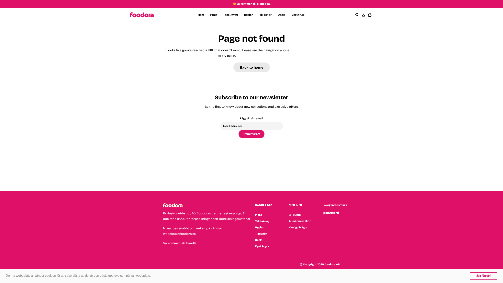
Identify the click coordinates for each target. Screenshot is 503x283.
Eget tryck (298, 15)
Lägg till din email (251, 118)
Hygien (248, 15)
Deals (281, 15)
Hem (201, 15)
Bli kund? (295, 215)
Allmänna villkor (300, 221)
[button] (152, 276)
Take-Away (230, 15)
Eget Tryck (262, 246)
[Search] (357, 15)
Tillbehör (266, 15)
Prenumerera (251, 134)
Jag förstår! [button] (483, 276)
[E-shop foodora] (142, 14)
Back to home (251, 67)
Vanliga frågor (298, 227)
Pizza (213, 15)
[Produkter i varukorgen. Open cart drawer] (370, 15)
